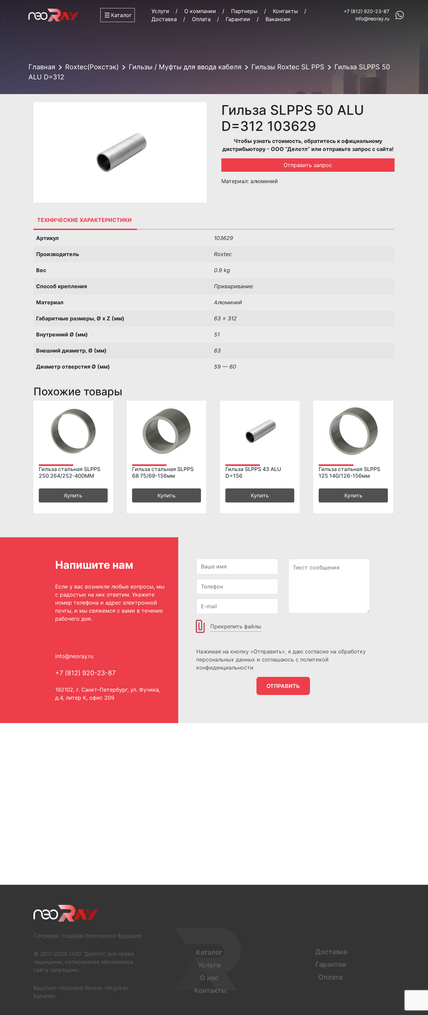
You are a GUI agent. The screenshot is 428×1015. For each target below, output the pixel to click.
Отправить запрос (308, 165)
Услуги (160, 11)
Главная (41, 67)
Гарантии (238, 19)
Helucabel (70, 988)
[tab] (84, 220)
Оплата (201, 19)
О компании (200, 11)
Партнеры (244, 11)
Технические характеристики (84, 220)
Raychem (45, 988)
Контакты (285, 11)
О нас (209, 978)
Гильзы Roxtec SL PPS (287, 67)
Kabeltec (44, 996)
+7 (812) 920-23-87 (366, 11)
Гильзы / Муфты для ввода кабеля (185, 67)
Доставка (164, 19)
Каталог (209, 952)
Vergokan (116, 988)
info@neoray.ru (372, 18)
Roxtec (94, 988)
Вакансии (278, 19)
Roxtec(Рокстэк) (92, 67)
